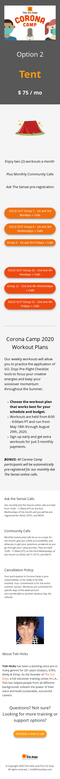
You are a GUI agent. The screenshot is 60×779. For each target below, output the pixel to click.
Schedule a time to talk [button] (30, 733)
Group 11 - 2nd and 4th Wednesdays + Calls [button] (30, 288)
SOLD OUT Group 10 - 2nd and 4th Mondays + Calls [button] (30, 272)
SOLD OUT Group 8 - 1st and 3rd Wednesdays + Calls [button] (30, 228)
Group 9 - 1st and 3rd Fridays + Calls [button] (30, 242)
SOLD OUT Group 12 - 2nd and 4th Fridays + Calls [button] (30, 304)
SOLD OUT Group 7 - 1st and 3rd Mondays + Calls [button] (30, 213)
